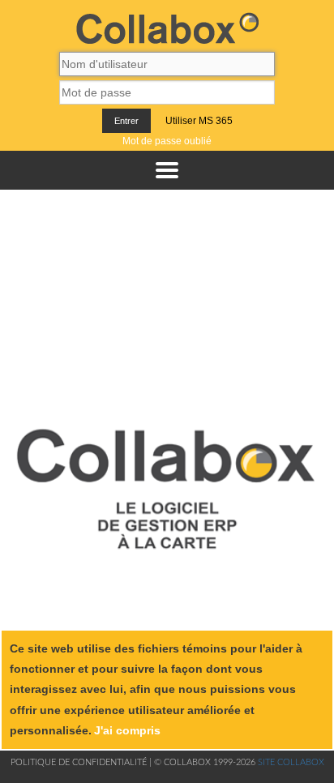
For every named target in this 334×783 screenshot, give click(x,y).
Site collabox (291, 762)
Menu (167, 170)
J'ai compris (127, 730)
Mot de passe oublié (167, 141)
